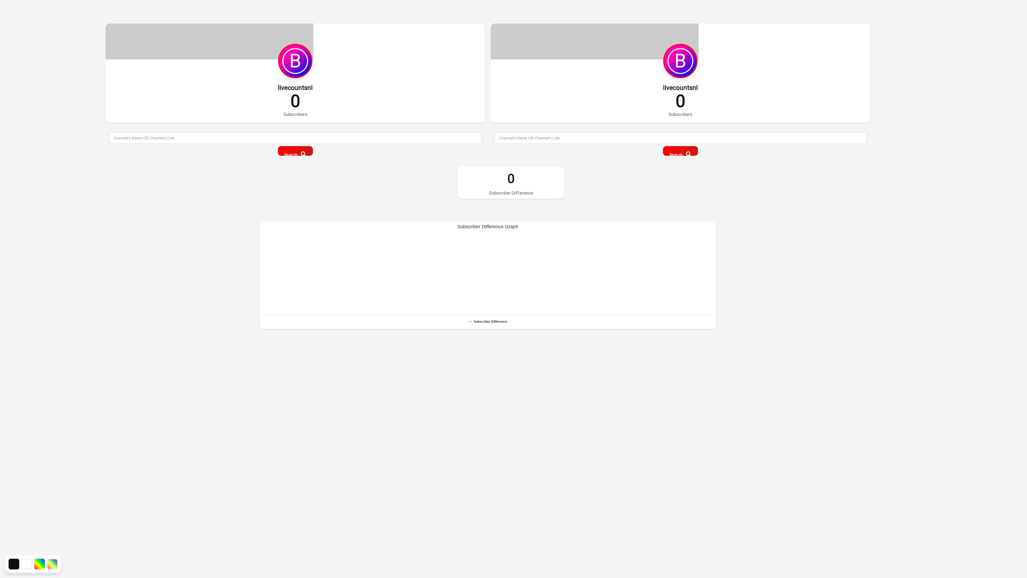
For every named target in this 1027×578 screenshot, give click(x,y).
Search (291, 154)
